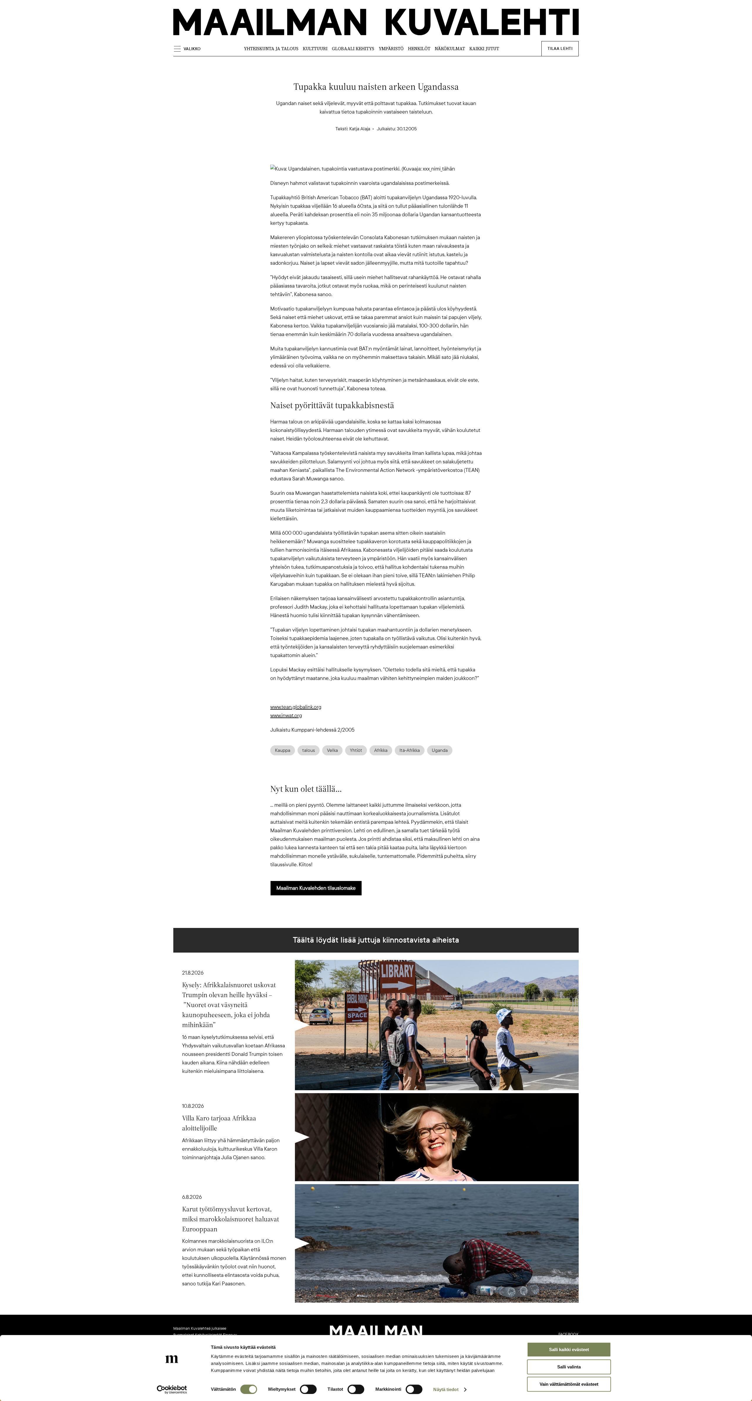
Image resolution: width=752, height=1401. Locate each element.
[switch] (308, 1389)
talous (308, 750)
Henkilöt (419, 48)
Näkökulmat (450, 48)
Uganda (440, 750)
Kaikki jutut (484, 48)
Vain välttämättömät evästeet (569, 1384)
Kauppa (282, 750)
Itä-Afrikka (410, 750)
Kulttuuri (315, 48)
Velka (332, 750)
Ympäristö (391, 48)
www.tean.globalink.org (295, 706)
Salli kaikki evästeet (569, 1349)
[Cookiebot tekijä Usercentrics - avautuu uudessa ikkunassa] (172, 1389)
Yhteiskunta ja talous (271, 48)
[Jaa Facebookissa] (385, 154)
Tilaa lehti (560, 48)
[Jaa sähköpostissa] (404, 154)
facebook (568, 1334)
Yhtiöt (356, 750)
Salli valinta (569, 1366)
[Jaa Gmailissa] (366, 154)
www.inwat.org (286, 715)
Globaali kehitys (353, 48)
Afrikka (380, 750)
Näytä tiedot (445, 1389)
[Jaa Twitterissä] (347, 154)
